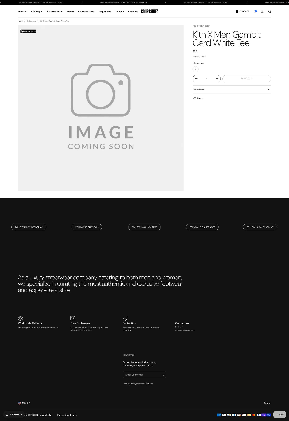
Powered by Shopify (67, 415)
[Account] (262, 11)
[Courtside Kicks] (149, 11)
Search (267, 403)
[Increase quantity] (218, 78)
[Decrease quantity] (195, 78)
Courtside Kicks (201, 26)
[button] (255, 11)
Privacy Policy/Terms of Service (138, 383)
